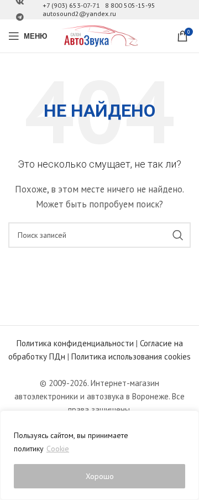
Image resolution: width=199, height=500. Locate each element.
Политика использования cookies (131, 356)
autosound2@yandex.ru (79, 13)
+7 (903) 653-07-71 (71, 5)
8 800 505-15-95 (130, 5)
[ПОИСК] (178, 235)
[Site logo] (99, 35)
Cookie (57, 449)
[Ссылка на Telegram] (20, 17)
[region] (99, 455)
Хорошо (100, 476)
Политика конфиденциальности (75, 343)
